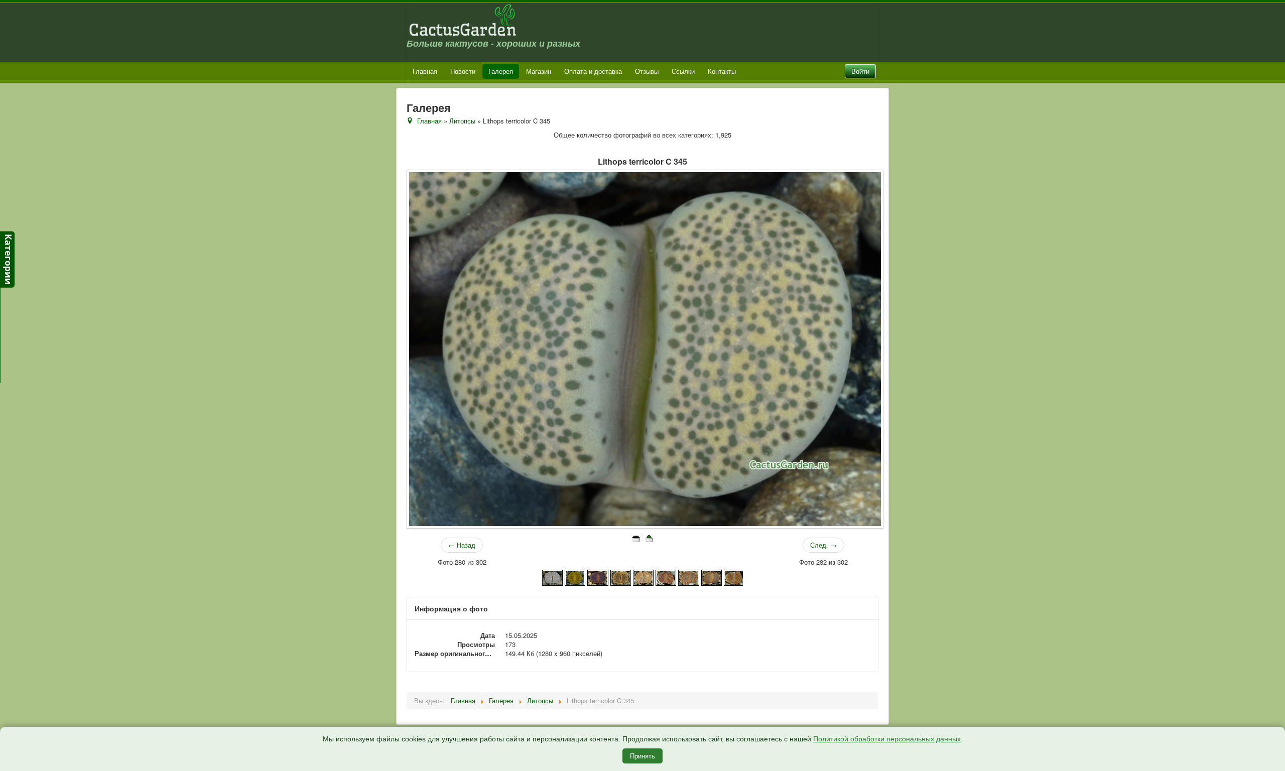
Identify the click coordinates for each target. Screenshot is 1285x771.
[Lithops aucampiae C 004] (666, 576)
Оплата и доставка (593, 71)
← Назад (461, 545)
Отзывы (647, 71)
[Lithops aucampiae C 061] (734, 576)
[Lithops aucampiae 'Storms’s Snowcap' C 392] (620, 576)
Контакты (722, 71)
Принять (642, 755)
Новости (462, 71)
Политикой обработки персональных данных (887, 739)
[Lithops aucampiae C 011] (688, 576)
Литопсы (462, 120)
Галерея (500, 71)
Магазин (538, 71)
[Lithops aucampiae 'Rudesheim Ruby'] (597, 576)
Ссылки (683, 71)
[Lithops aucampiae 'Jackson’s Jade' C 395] (575, 576)
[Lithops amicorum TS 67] (552, 576)
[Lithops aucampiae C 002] (643, 576)
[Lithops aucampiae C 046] (711, 576)
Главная (425, 71)
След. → (823, 545)
